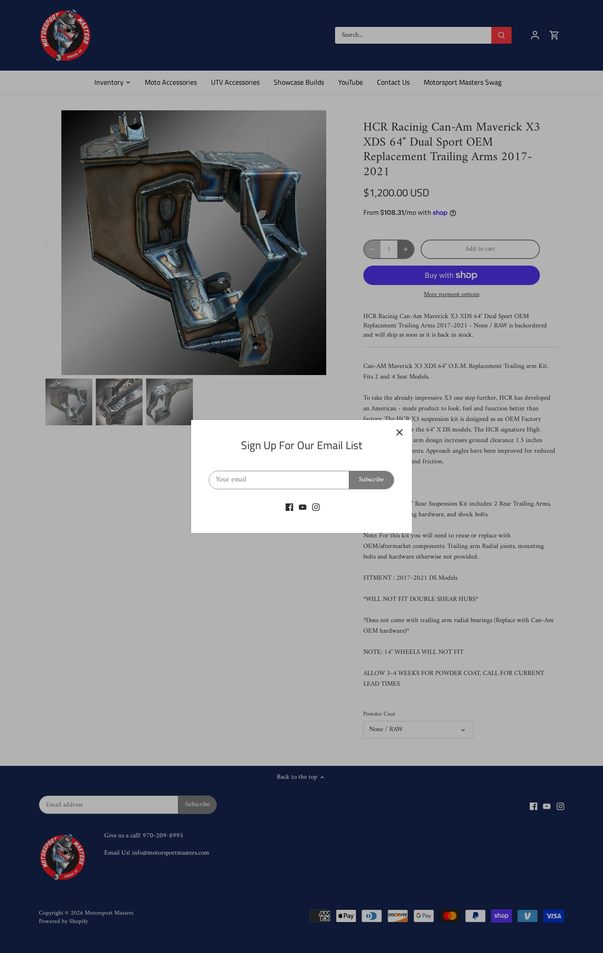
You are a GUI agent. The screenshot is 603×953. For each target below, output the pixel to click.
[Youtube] (302, 507)
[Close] (399, 432)
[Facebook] (289, 507)
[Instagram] (316, 507)
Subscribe (371, 480)
